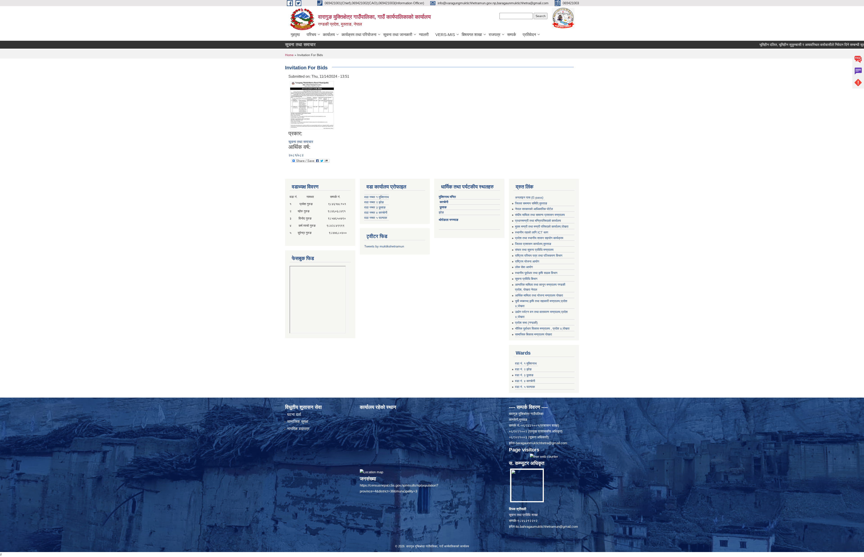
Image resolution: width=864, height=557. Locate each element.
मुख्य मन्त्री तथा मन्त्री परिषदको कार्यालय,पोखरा (541, 226)
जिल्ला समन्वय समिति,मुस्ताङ (531, 203)
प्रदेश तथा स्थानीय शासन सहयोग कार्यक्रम (539, 238)
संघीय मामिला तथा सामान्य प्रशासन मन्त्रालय (540, 215)
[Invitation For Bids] (312, 104)
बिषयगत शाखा (472, 34)
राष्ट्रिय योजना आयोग (527, 261)
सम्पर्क (511, 34)
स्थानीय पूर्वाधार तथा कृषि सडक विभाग (536, 273)
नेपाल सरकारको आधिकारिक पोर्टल (534, 209)
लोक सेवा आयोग (524, 267)
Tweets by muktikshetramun (384, 246)
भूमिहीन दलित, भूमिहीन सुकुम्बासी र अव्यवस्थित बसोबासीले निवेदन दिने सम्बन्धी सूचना (783, 45)
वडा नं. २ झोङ (523, 369)
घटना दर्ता (294, 414)
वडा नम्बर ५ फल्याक (375, 218)
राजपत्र (494, 34)
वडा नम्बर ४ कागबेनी (375, 212)
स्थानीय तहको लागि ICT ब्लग (531, 232)
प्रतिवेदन (529, 34)
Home (289, 55)
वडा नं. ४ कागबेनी (525, 381)
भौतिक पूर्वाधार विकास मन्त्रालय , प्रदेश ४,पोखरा (542, 328)
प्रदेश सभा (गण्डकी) (526, 322)
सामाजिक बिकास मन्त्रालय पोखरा (533, 334)
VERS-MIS (445, 34)
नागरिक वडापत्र (298, 429)
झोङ (443, 212)
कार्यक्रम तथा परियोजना (359, 34)
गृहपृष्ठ (295, 34)
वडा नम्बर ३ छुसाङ (375, 207)
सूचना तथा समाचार (300, 142)
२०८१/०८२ (296, 155)
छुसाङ (443, 207)
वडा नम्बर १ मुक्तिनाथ (376, 197)
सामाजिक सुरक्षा (297, 421)
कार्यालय (329, 34)
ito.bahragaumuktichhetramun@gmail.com (547, 526)
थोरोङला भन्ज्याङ (449, 220)
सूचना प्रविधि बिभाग (526, 279)
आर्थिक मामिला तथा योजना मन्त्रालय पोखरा (539, 295)
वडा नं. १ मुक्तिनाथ (526, 363)
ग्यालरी (424, 34)
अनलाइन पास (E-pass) (529, 197)
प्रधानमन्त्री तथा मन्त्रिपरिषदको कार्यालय (538, 220)
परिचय (311, 34)
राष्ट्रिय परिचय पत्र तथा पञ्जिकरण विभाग (538, 255)
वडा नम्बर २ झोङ (374, 202)
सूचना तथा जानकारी (397, 34)
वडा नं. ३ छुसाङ (524, 375)
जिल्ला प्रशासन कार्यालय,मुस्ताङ (533, 244)
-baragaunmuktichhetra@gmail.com (541, 443)
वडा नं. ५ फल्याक (525, 387)
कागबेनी (444, 202)
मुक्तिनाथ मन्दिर (448, 197)
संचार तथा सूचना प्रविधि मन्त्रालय (534, 249)
